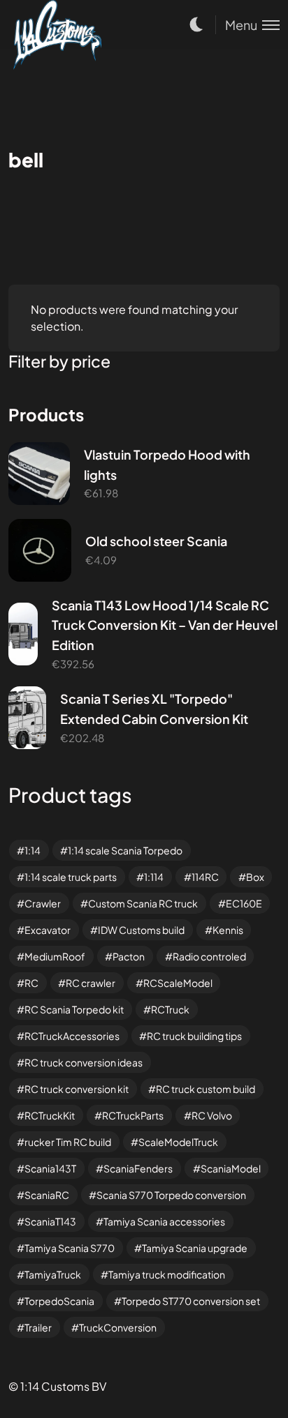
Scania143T (50, 1168)
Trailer (38, 1327)
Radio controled (209, 956)
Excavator (47, 929)
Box (255, 876)
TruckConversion (118, 1327)
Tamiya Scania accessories (164, 1221)
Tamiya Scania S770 (69, 1248)
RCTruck (170, 1009)
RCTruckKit (49, 1115)
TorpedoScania (59, 1301)
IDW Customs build (141, 929)
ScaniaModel (231, 1168)
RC (31, 982)
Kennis (228, 929)
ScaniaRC (46, 1195)
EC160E (244, 903)
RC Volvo (212, 1115)
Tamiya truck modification (166, 1274)
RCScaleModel (178, 982)
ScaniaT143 (50, 1221)
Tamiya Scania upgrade (194, 1248)
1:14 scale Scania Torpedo (125, 850)
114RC (205, 876)
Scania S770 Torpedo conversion (171, 1195)
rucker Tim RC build (67, 1142)
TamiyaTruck (52, 1274)
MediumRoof (54, 956)
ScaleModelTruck (178, 1142)
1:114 (154, 876)
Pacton (129, 956)
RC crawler (90, 982)
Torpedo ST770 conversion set (191, 1301)
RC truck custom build (205, 1089)
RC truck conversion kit (76, 1089)
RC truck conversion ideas (83, 1062)
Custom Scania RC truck (143, 903)
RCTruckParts (133, 1115)
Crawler (42, 903)
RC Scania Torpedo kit (74, 1009)
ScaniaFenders (138, 1168)
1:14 (32, 850)
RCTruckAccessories (72, 1035)
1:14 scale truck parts (70, 876)
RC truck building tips (194, 1035)
